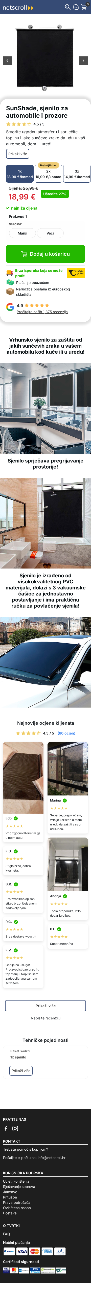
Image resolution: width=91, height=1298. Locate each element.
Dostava (10, 1213)
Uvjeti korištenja (16, 1181)
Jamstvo (10, 1192)
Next (83, 61)
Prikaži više (17, 154)
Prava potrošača (16, 1202)
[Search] (68, 7)
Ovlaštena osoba (17, 1208)
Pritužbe (10, 1197)
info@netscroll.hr (51, 1157)
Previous (7, 61)
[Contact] (76, 7)
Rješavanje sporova (19, 1186)
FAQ (6, 1234)
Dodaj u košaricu (50, 254)
